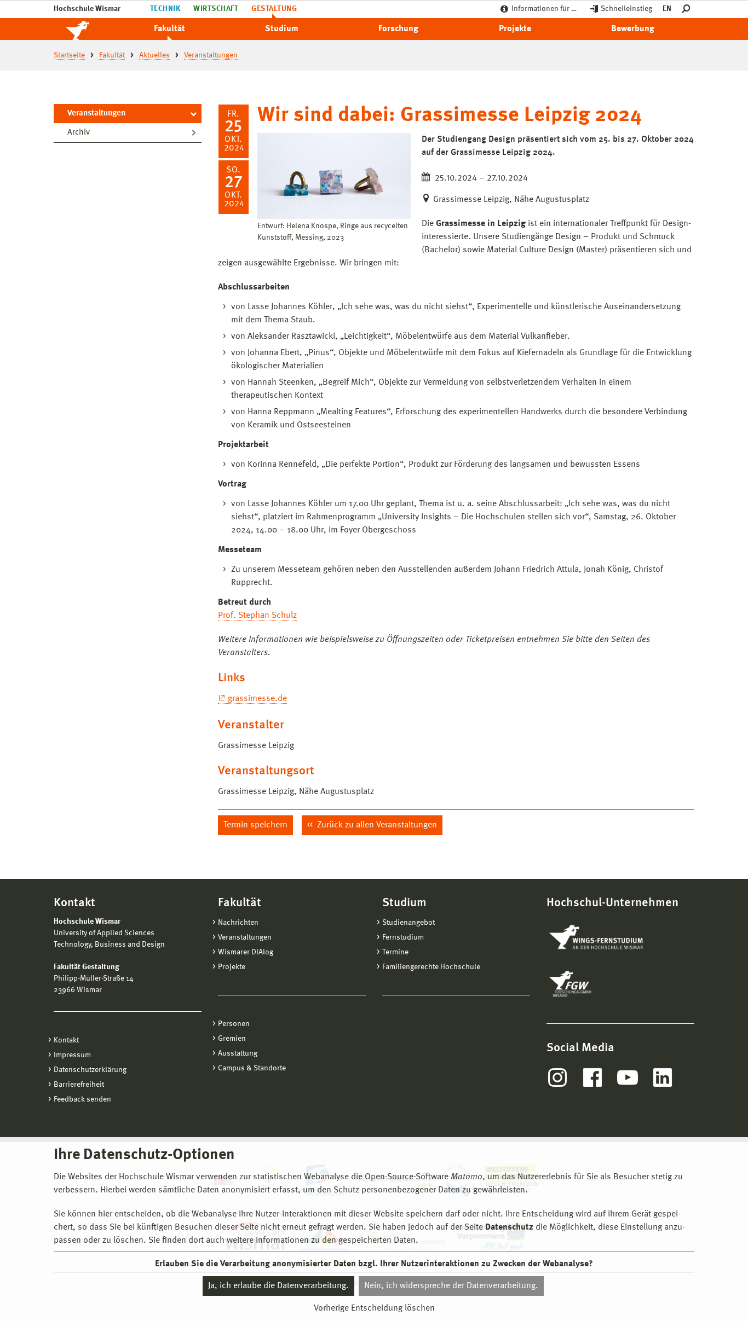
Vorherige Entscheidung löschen (374, 1308)
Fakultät (169, 29)
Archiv (78, 133)
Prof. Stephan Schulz (257, 615)
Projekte (515, 29)
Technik (165, 9)
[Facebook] (592, 1077)
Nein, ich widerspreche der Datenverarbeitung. (451, 1286)
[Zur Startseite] (89, 29)
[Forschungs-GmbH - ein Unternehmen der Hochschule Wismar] (595, 983)
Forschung (398, 29)
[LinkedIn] (663, 1077)
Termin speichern (255, 825)
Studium (281, 29)
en (667, 9)
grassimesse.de (257, 698)
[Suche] (688, 9)
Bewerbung (632, 29)
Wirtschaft (215, 9)
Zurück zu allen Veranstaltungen (376, 825)
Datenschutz (509, 1227)
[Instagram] (557, 1077)
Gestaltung (274, 9)
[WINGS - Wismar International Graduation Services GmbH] (608, 938)
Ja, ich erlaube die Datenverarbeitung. (278, 1286)
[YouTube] (627, 1077)
